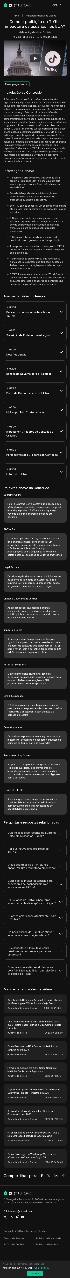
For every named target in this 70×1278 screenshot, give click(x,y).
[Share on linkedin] (11, 1217)
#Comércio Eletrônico (18, 1140)
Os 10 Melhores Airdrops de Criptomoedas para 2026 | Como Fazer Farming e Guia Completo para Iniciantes (34, 1024)
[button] (56, 5)
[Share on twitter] (5, 1217)
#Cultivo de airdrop (17, 1032)
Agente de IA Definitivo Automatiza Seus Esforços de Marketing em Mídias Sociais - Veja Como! (34, 1002)
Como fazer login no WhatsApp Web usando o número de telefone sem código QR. (32, 1156)
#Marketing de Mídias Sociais (35, 32)
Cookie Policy (41, 1267)
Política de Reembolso (48, 1244)
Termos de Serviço (14, 1238)
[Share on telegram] (17, 1217)
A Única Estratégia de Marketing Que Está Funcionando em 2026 (30, 1113)
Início (17, 15)
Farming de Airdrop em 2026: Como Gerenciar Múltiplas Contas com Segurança (31, 1070)
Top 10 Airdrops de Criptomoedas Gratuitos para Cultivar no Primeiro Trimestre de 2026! (33, 1091)
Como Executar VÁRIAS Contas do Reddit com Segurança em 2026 (32, 1048)
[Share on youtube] (22, 1217)
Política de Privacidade (48, 1238)
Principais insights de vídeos (41, 15)
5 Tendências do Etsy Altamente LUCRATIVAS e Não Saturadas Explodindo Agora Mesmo (33, 1134)
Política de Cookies (14, 1244)
